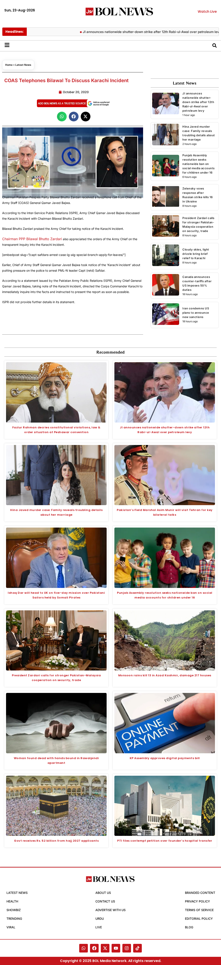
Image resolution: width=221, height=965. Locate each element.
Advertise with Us (110, 910)
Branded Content (200, 893)
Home (9, 64)
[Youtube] (116, 948)
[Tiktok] (137, 948)
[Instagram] (126, 948)
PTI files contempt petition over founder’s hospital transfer (164, 841)
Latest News (23, 64)
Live (98, 927)
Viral (10, 927)
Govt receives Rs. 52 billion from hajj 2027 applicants (56, 841)
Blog (189, 927)
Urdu (99, 918)
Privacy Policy (197, 901)
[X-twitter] (105, 948)
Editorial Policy (199, 918)
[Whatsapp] (83, 948)
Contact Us (105, 901)
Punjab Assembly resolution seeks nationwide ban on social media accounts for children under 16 (198, 164)
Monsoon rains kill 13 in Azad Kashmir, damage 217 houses (164, 675)
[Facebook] (94, 948)
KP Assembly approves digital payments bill (165, 758)
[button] (62, 116)
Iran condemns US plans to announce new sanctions (195, 313)
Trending (14, 918)
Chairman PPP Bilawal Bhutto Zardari (32, 239)
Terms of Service (199, 910)
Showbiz (13, 910)
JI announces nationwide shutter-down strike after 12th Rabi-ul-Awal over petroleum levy (138, 32)
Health (12, 901)
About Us (103, 893)
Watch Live (207, 11)
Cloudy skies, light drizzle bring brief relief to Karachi (195, 254)
